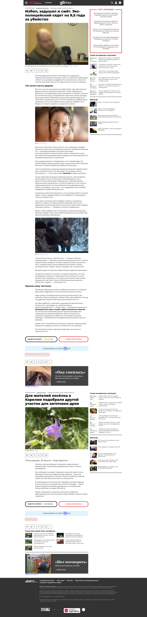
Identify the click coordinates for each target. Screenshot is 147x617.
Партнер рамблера (57, 609)
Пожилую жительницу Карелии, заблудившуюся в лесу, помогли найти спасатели (106, 23)
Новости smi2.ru (31, 387)
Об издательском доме (47, 580)
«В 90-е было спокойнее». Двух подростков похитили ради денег (109, 71)
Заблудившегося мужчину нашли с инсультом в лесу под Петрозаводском (44, 541)
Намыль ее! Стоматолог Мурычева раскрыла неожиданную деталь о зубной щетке (109, 59)
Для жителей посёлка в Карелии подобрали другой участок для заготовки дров (106, 15)
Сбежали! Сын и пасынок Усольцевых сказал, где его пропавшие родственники (110, 404)
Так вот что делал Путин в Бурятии (109, 102)
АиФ (37, 450)
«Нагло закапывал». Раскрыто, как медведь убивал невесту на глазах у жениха (109, 92)
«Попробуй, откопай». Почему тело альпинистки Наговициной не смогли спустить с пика (109, 66)
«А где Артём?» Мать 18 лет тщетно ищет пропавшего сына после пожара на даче (109, 79)
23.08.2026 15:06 (30, 392)
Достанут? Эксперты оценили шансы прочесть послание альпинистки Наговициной (110, 86)
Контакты (70, 580)
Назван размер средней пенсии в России (108, 122)
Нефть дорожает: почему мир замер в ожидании (109, 129)
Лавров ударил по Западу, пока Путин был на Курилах (108, 467)
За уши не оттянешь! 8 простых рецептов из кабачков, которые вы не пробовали (110, 410)
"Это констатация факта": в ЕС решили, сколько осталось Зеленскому (107, 455)
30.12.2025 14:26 (29, 8)
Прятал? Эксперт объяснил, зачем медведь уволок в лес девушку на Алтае (109, 424)
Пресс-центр (60, 580)
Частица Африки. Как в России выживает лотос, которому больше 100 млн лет (109, 417)
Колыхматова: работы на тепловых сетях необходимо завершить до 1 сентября (106, 47)
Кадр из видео (43, 254)
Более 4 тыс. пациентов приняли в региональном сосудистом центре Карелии (106, 31)
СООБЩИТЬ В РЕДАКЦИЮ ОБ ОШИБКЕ (50, 582)
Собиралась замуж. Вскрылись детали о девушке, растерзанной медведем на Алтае (108, 430)
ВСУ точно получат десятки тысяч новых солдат (108, 441)
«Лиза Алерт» (43, 143)
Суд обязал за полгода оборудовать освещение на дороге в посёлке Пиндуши (106, 39)
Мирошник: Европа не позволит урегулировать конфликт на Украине (109, 116)
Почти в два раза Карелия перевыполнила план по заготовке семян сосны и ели (74, 541)
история (45, 89)
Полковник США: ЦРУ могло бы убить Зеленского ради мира (108, 460)
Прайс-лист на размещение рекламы (86, 580)
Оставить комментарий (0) (73, 339)
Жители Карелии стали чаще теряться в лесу (43, 547)
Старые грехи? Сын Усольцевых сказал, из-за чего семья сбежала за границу (109, 397)
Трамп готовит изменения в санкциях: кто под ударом (106, 109)
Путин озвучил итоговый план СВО (109, 447)
